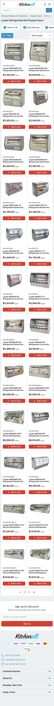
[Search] (49, 10)
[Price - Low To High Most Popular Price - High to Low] (41, 35)
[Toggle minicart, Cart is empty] (49, 4)
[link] (20, 592)
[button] (27, 671)
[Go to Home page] (27, 4)
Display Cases (36, 16)
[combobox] (27, 10)
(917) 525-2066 (12, 655)
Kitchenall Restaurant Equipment (14, 16)
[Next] (34, 592)
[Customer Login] (45, 4)
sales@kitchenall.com (15, 659)
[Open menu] (4, 4)
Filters (9, 35)
